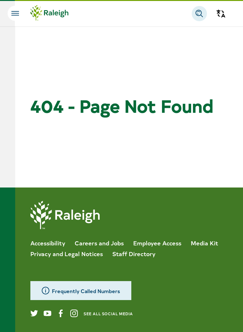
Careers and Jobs (99, 243)
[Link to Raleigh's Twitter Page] (34, 313)
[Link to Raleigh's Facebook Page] (61, 313)
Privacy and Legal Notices (66, 253)
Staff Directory (133, 253)
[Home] (49, 13)
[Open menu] (15, 13)
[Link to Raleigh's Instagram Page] (74, 313)
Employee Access (157, 243)
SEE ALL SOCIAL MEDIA (108, 313)
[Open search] (199, 13)
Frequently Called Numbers (86, 290)
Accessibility (47, 243)
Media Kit (204, 243)
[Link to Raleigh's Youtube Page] (47, 313)
